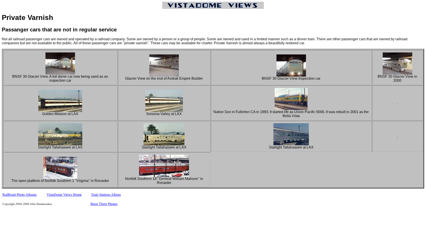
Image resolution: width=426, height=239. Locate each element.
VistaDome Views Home (64, 195)
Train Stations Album (106, 195)
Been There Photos (104, 204)
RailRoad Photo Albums (19, 195)
